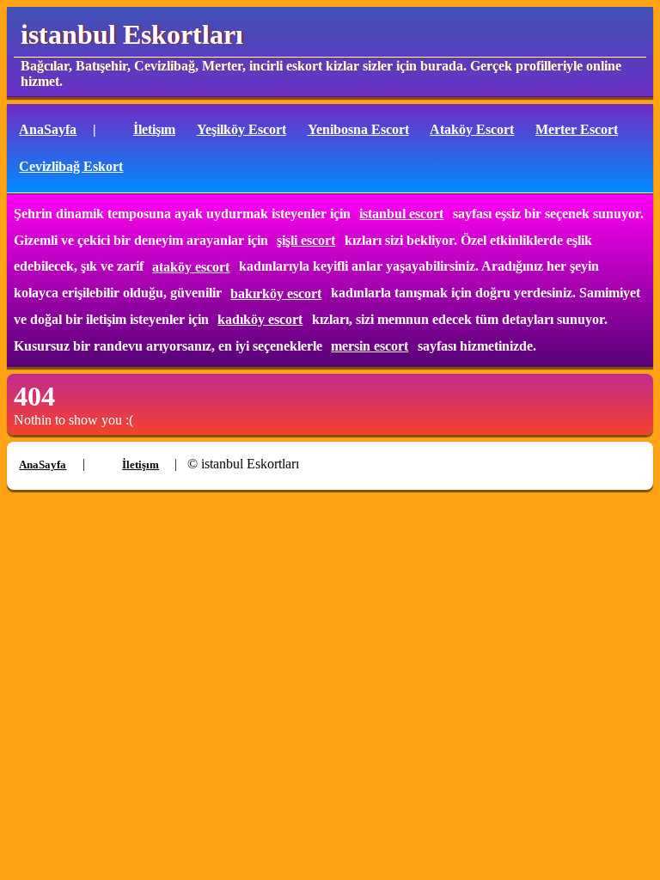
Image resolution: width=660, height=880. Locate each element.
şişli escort (306, 240)
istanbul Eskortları (132, 34)
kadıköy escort (259, 319)
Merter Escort (576, 129)
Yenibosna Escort (358, 129)
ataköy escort (190, 267)
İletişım (154, 129)
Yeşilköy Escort (241, 129)
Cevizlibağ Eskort (71, 166)
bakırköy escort (275, 293)
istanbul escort (401, 213)
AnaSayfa (47, 129)
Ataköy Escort (472, 129)
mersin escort (369, 346)
